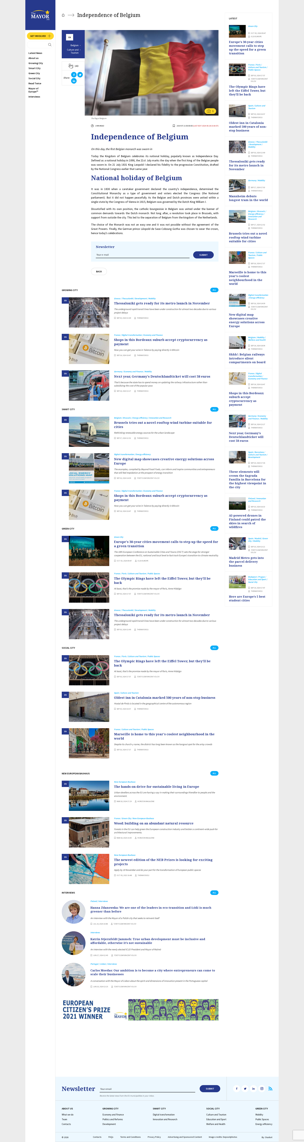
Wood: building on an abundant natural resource (153, 823)
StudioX (268, 1137)
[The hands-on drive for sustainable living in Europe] (89, 796)
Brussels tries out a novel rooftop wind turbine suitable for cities (163, 424)
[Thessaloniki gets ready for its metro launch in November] (89, 312)
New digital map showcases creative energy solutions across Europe (164, 461)
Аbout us (33, 58)
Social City (34, 78)
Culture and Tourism (73, 51)
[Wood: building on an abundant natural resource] (89, 832)
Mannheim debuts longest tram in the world (248, 198)
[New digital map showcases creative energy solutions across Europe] (89, 468)
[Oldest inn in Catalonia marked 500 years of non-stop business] (89, 707)
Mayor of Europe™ (33, 90)
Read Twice (34, 83)
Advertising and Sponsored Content (185, 1137)
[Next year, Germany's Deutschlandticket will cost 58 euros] (89, 385)
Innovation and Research (165, 1119)
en (69, 37)
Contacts (66, 1124)
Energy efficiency (263, 1124)
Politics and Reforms (112, 1119)
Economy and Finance (113, 1114)
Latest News (35, 53)
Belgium (74, 45)
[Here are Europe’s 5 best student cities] (237, 582)
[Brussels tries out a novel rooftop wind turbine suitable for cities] (89, 432)
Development (109, 1124)
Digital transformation (164, 1114)
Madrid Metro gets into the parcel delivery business (246, 561)
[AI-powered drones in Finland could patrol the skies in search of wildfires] (237, 503)
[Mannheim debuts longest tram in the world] (237, 185)
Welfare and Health (215, 1124)
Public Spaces (262, 1119)
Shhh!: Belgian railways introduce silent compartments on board (247, 358)
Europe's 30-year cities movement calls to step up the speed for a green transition (166, 544)
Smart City (34, 68)
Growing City (35, 63)
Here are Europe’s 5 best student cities (247, 598)
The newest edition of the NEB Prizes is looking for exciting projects (163, 862)
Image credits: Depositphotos (223, 1137)
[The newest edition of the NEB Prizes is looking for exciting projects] (89, 869)
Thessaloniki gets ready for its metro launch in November (162, 303)
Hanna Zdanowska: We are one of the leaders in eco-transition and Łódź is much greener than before (150, 909)
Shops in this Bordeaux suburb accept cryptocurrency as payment (160, 342)
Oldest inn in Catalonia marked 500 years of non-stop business (164, 697)
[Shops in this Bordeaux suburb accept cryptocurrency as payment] (89, 349)
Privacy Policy (154, 1137)
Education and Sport (216, 1119)
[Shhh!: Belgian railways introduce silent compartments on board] (237, 342)
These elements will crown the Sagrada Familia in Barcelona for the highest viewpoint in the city (247, 479)
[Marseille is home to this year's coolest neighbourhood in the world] (89, 743)
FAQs (110, 1137)
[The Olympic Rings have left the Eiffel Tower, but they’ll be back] (89, 587)
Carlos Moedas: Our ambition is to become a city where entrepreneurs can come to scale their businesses (152, 972)
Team (64, 1119)
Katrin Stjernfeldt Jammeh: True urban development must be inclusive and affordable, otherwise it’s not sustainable (147, 941)
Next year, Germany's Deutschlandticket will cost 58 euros (162, 376)
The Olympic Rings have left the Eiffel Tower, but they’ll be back (162, 580)
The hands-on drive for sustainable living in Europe (156, 786)
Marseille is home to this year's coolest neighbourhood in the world (164, 736)
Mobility (259, 1114)
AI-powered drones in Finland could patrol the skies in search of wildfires (247, 521)
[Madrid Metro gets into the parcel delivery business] (237, 543)
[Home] (63, 15)
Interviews (34, 96)
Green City (34, 73)
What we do (67, 1114)
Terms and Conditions (130, 1137)
